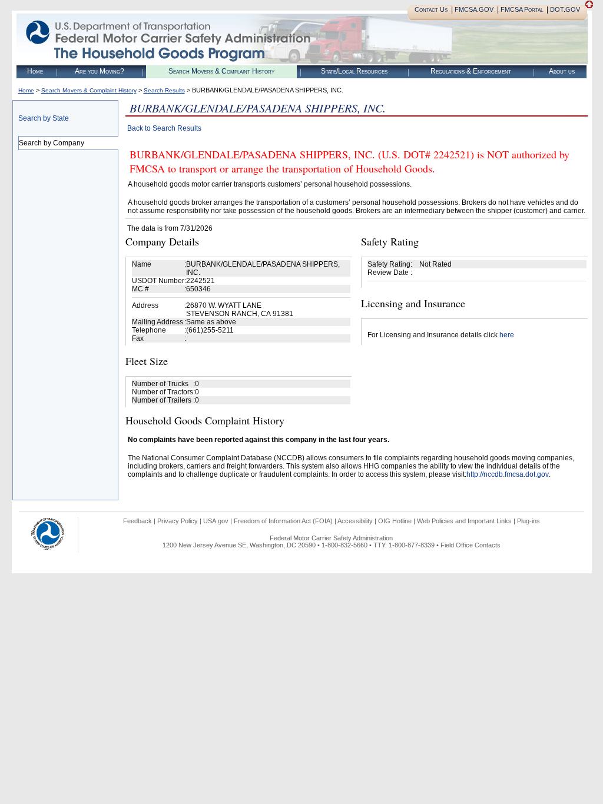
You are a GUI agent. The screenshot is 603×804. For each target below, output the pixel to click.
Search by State (43, 118)
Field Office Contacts (470, 545)
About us (562, 71)
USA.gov (215, 520)
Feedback (137, 520)
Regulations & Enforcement (470, 71)
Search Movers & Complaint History (221, 71)
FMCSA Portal (522, 9)
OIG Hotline (395, 520)
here (506, 335)
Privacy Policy (177, 520)
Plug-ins (528, 520)
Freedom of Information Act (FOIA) (283, 520)
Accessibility (355, 520)
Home (35, 71)
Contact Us (431, 9)
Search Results (164, 90)
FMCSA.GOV (474, 9)
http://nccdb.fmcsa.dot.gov (507, 474)
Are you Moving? (99, 71)
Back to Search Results (164, 128)
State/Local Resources (354, 71)
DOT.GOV (565, 9)
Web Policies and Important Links (464, 520)
